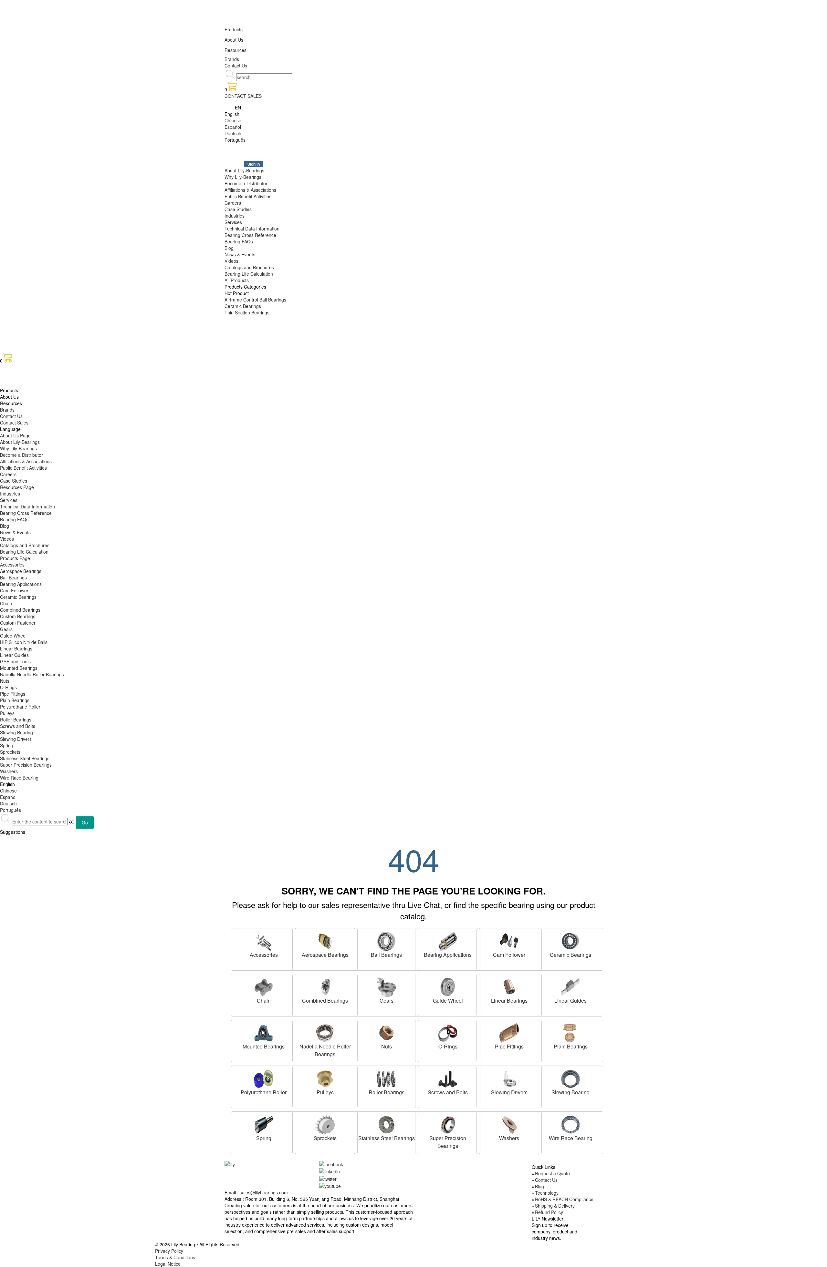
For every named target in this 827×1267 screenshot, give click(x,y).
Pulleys (7, 713)
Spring (6, 745)
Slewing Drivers (16, 739)
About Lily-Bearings (244, 170)
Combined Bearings (20, 610)
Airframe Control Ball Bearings (255, 299)
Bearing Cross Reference (250, 235)
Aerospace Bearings (20, 571)
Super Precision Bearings (26, 764)
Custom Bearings (17, 616)
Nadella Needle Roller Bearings (32, 674)
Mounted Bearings (18, 668)
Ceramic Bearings (243, 306)
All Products (237, 280)
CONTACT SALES (243, 96)
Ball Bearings (13, 577)
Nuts (4, 681)
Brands (232, 59)
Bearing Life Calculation (249, 274)
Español (233, 127)
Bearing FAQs (239, 241)
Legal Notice (168, 1264)
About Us (234, 39)
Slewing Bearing (16, 732)
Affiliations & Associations (250, 190)
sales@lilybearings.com (264, 1192)
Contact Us (236, 65)
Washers (9, 771)
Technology (547, 1193)
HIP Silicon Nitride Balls (23, 642)
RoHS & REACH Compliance (564, 1199)
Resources (235, 50)
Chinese (233, 120)
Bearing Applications (21, 584)
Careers (233, 202)
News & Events (240, 254)
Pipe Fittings (12, 693)
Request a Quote (552, 1173)
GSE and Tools (15, 661)
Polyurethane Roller (20, 706)
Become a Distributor (246, 183)
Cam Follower (14, 590)
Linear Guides (14, 655)
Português (235, 140)
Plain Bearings (14, 700)
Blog (229, 248)
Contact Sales (14, 422)
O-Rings (8, 687)
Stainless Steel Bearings (24, 758)
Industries (235, 215)
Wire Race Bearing (19, 777)
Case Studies (238, 209)
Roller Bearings (15, 719)
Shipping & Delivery (555, 1205)
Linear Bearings (16, 648)
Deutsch (233, 133)
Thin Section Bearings (247, 312)
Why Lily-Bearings (243, 177)
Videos (231, 261)
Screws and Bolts (17, 726)
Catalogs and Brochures (249, 267)
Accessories (12, 564)
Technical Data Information (252, 228)
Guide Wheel (13, 635)
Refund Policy (549, 1212)
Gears (6, 629)
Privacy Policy (169, 1251)
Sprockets (10, 752)
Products (234, 29)
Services (233, 222)
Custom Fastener (18, 622)
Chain (6, 603)
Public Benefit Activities (248, 196)
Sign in (253, 164)
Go (85, 822)
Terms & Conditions (175, 1257)
